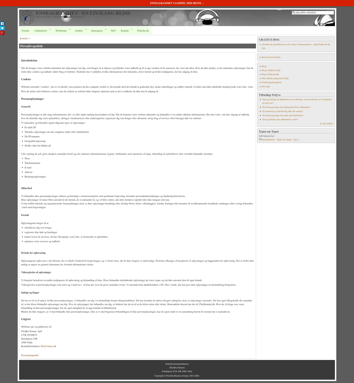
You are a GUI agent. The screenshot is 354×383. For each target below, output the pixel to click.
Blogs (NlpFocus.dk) (271, 70)
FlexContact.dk (48, 346)
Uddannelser (39, 30)
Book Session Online (271, 57)
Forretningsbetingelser (272, 82)
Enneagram (96, 30)
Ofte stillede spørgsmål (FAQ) (275, 78)
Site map (266, 86)
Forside (25, 30)
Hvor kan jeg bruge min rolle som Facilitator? (282, 115)
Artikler (77, 30)
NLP (113, 30)
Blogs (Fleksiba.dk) (270, 74)
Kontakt (123, 30)
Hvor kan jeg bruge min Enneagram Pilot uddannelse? (286, 107)
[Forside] (27, 23)
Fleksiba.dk (143, 30)
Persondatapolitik (30, 355)
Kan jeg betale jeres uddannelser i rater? (280, 119)
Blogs (264, 66)
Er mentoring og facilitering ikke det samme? (282, 111)
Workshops (60, 30)
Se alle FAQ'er (326, 123)
